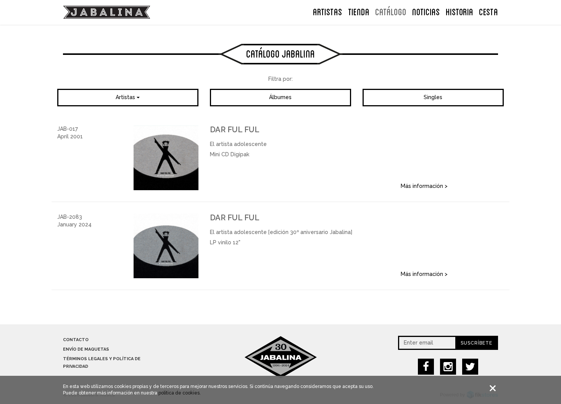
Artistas (126, 97)
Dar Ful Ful (235, 129)
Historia (459, 11)
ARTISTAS (327, 11)
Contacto (76, 339)
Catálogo (390, 11)
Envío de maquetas (86, 349)
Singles (433, 97)
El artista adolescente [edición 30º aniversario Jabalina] (281, 232)
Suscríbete (476, 343)
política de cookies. (179, 393)
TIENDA (358, 11)
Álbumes (280, 97)
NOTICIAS (426, 11)
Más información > (424, 186)
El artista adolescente (238, 144)
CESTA (488, 11)
